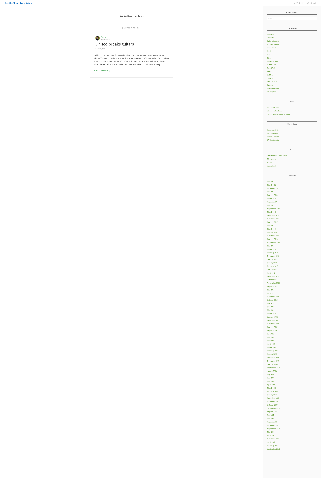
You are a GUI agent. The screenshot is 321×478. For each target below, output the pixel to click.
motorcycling (272, 61)
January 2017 (272, 232)
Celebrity (270, 37)
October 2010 (272, 300)
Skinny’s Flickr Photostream (278, 114)
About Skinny (298, 3)
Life (268, 54)
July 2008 (270, 374)
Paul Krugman (272, 133)
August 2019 (272, 202)
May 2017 (270, 225)
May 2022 (270, 181)
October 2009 (272, 327)
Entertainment (273, 41)
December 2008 (273, 357)
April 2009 (271, 344)
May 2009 (270, 340)
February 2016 (272, 252)
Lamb (269, 51)
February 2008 (272, 391)
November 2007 (273, 401)
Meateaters (271, 159)
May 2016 (270, 246)
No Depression (273, 107)
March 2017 (271, 229)
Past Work (271, 68)
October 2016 (272, 239)
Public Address (273, 136)
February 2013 (272, 266)
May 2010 (270, 310)
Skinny (103, 37)
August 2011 (272, 286)
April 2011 (271, 293)
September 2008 (273, 367)
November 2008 (273, 361)
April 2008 (271, 384)
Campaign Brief (273, 130)
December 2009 (273, 320)
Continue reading (102, 70)
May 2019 (270, 205)
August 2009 (272, 330)
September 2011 (273, 283)
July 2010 (270, 303)
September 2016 (273, 242)
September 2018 (273, 208)
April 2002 (271, 442)
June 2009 (270, 337)
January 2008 (272, 395)
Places (269, 71)
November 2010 (273, 296)
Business (270, 34)
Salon (269, 162)
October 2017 (272, 222)
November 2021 (273, 188)
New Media (271, 64)
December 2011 (273, 276)
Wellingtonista (273, 140)
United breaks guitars (114, 43)
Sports (270, 78)
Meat (269, 58)
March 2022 (271, 185)
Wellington (271, 92)
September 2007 (273, 408)
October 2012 (272, 269)
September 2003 (273, 428)
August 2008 (272, 371)
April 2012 (271, 273)
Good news (271, 48)
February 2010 (272, 317)
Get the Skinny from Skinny (18, 3)
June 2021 (270, 191)
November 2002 (273, 439)
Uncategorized (273, 88)
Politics (270, 75)
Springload (271, 166)
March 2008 (271, 388)
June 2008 (270, 378)
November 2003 (273, 425)
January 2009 (272, 354)
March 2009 (271, 347)
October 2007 (272, 405)
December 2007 (273, 398)
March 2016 (271, 249)
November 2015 (273, 256)
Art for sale (311, 3)
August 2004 (272, 422)
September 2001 (273, 449)
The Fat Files (272, 81)
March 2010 (271, 313)
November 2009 (273, 323)
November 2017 (273, 219)
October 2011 (272, 279)
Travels (270, 85)
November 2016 (273, 235)
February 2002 (272, 445)
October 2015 (272, 259)
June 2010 (270, 307)
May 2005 (270, 418)
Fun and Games (273, 44)
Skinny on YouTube (274, 111)
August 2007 (272, 411)
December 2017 (273, 215)
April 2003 (271, 435)
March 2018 (271, 212)
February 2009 (272, 351)
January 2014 (272, 263)
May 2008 (270, 381)
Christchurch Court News (277, 155)
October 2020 (272, 195)
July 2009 (270, 334)
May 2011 (270, 290)
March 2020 (271, 198)
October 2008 (272, 364)
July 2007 (270, 415)
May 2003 (270, 432)
